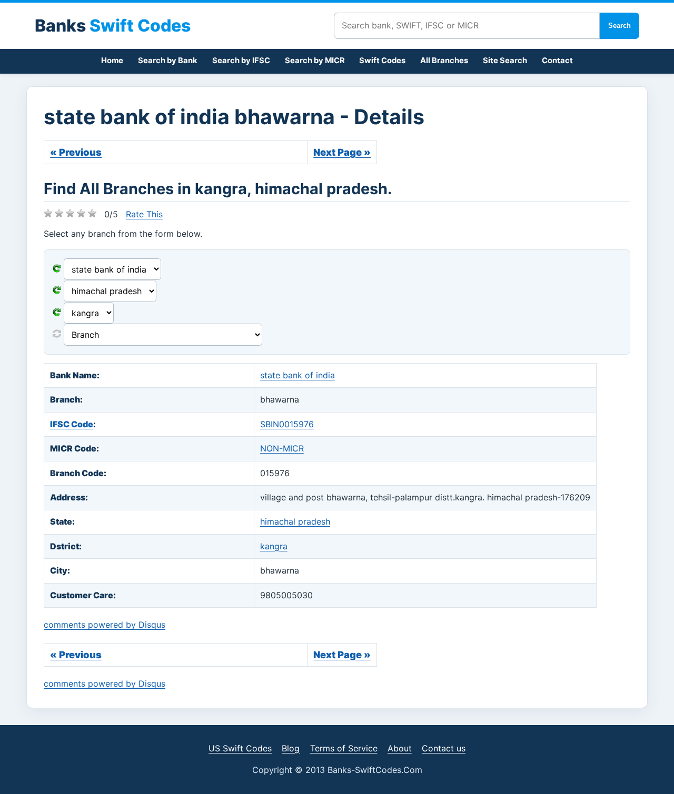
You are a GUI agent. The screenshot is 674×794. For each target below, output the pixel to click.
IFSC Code (71, 424)
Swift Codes (382, 60)
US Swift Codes (240, 748)
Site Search (505, 60)
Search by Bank (167, 60)
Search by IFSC (241, 60)
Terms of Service (344, 748)
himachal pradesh (295, 521)
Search (619, 25)
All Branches (444, 60)
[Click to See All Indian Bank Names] (57, 269)
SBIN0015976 (287, 424)
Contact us (443, 748)
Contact (557, 60)
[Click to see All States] (57, 291)
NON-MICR (282, 448)
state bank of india (297, 375)
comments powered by (104, 624)
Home (112, 60)
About (400, 748)
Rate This (144, 214)
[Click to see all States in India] (57, 313)
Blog (291, 748)
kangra (274, 546)
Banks (113, 25)
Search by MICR (315, 60)
